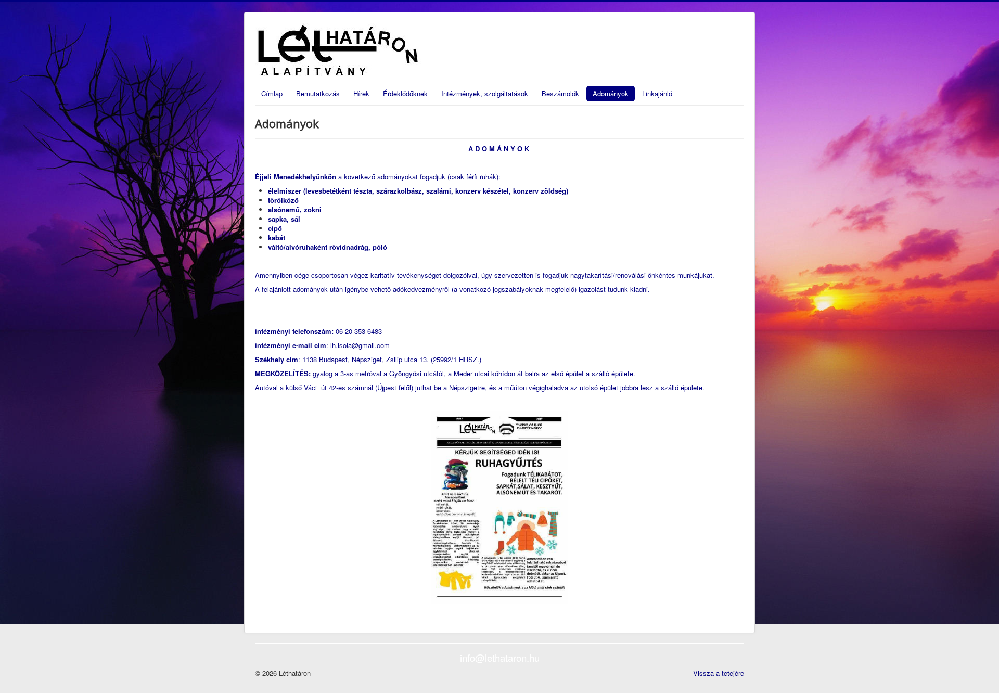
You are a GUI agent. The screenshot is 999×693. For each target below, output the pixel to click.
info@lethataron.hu (500, 657)
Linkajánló (657, 93)
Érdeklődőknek (405, 93)
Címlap (272, 93)
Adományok (611, 93)
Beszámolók (560, 93)
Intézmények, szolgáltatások (484, 93)
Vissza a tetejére (718, 673)
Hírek (361, 93)
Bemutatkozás (318, 93)
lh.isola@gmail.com (360, 345)
